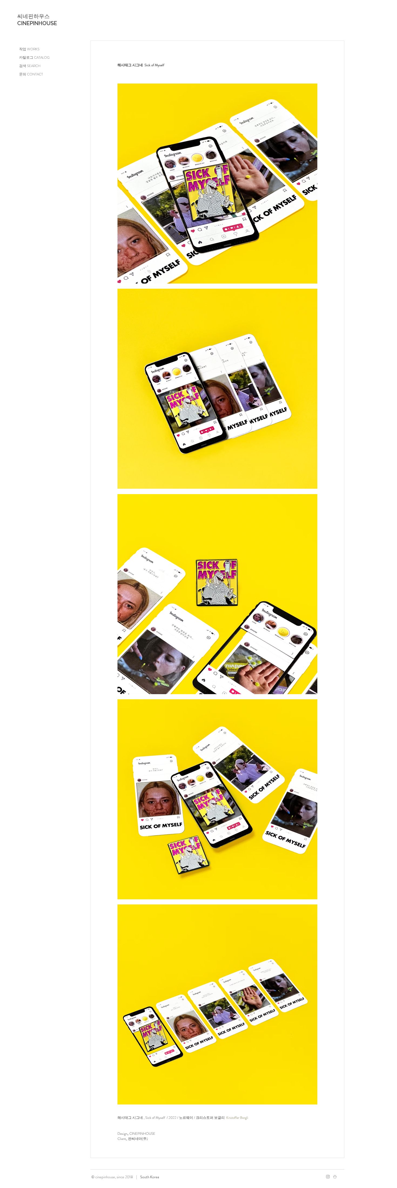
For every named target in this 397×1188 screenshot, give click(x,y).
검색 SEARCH (30, 65)
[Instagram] (327, 1176)
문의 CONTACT (31, 74)
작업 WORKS (29, 49)
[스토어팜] (334, 1176)
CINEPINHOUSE (37, 23)
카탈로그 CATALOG (34, 57)
